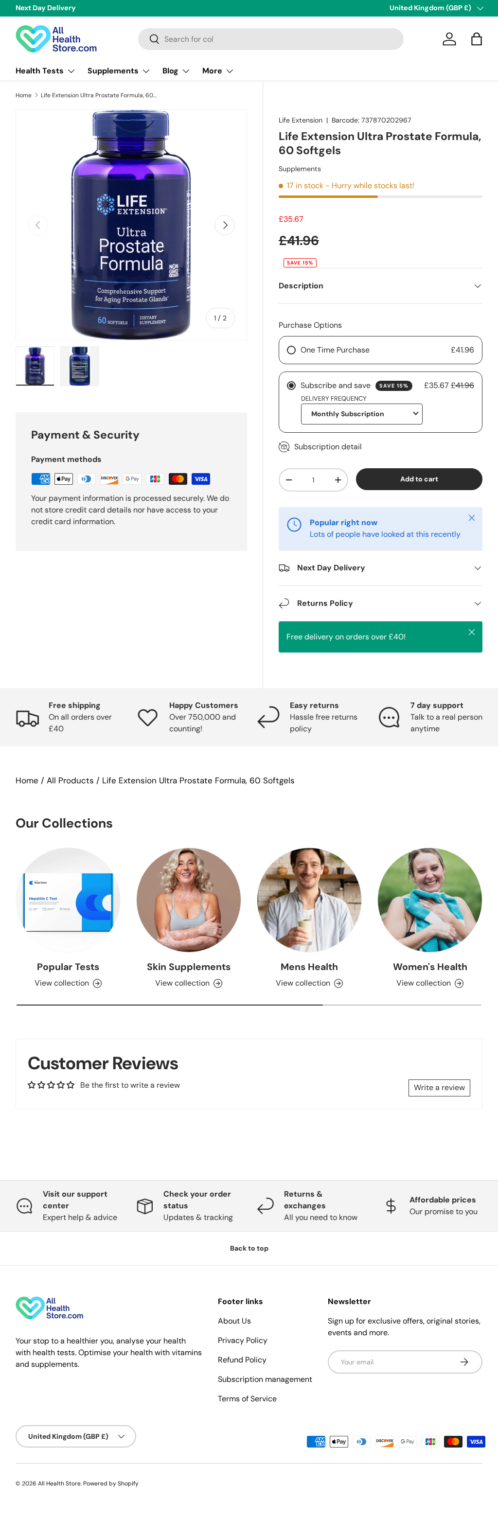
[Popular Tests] (68, 900)
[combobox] (271, 39)
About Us (234, 1321)
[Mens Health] (309, 900)
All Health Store (59, 1483)
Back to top (249, 1248)
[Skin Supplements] (189, 900)
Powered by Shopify (111, 1483)
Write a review (439, 1087)
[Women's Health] (430, 900)
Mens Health (309, 967)
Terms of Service (247, 1399)
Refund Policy (242, 1360)
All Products (70, 780)
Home (24, 95)
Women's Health (430, 967)
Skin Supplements (189, 967)
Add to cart (419, 479)
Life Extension (300, 120)
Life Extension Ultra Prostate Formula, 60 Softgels (99, 95)
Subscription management (265, 1379)
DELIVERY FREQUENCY (334, 398)
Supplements (300, 168)
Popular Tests (68, 967)
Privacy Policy (242, 1340)
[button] (476, 39)
